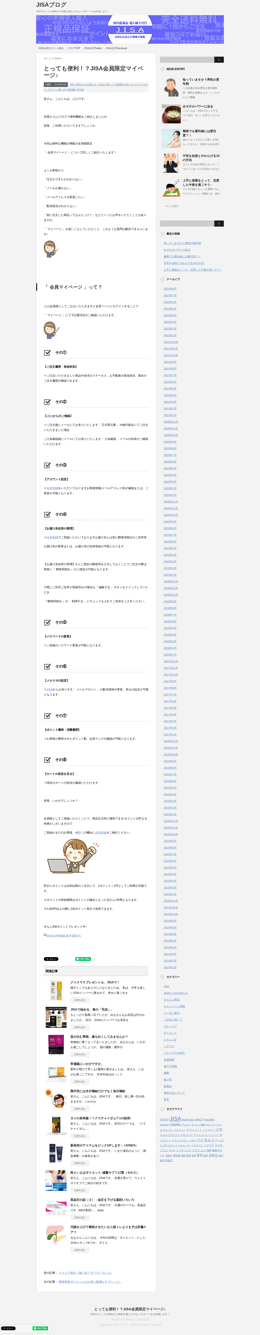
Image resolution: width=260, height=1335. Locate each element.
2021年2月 (170, 408)
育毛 (166, 1099)
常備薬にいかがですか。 (87, 1063)
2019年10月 (171, 514)
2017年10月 (171, 674)
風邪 (162, 1160)
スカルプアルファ (170, 1135)
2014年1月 (170, 967)
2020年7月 (170, 455)
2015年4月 (170, 874)
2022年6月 (170, 302)
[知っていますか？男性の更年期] (171, 95)
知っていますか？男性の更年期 (182, 243)
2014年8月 (170, 927)
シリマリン (208, 1130)
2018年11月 (171, 588)
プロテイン (197, 1145)
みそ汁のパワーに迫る (198, 106)
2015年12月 (171, 821)
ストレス (199, 1135)
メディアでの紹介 (174, 1052)
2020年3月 (170, 481)
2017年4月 (170, 714)
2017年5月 (170, 707)
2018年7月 (170, 614)
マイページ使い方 (56, 89)
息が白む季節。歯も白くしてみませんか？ (99, 1036)
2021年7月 (170, 375)
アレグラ (186, 1124)
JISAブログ (51, 5)
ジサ (219, 1129)
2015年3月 (170, 880)
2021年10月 (171, 355)
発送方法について (174, 1092)
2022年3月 (170, 322)
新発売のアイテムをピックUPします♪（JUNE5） (104, 1145)
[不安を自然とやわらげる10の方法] (171, 171)
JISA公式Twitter (93, 48)
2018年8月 (170, 608)
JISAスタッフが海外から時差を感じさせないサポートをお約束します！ (130, 1314)
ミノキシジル (183, 1150)
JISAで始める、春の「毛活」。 (92, 1009)
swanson (164, 1124)
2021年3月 (170, 401)
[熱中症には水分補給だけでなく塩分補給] (56, 1107)
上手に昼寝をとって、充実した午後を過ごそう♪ (192, 269)
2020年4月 (170, 475)
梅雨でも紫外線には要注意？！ (182, 256)
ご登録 (71, 306)
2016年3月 (170, 801)
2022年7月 (170, 295)
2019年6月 (170, 541)
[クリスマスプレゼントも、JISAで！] (56, 999)
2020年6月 (170, 461)
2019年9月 (170, 521)
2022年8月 (170, 288)
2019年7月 (170, 534)
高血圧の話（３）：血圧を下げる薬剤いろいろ (102, 1199)
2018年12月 (171, 581)
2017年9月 (170, 681)
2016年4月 (170, 794)
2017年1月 (170, 734)
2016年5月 (170, 787)
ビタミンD (170, 1039)
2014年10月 (171, 914)
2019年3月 (170, 561)
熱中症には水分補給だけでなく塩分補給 (97, 1091)
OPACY (198, 1119)
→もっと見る (171, 206)
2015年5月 (170, 867)
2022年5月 (170, 308)
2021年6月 (170, 381)
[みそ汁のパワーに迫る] (171, 121)
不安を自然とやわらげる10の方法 (184, 263)
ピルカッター (185, 1145)
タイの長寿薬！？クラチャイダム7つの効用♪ (101, 1118)
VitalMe (175, 1124)
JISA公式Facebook (116, 48)
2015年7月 (170, 854)
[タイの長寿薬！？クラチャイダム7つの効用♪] (56, 1135)
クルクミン (179, 1130)
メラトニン (199, 1150)
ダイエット (170, 1032)
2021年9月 (170, 361)
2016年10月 (171, 754)
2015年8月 (170, 847)
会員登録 (119, 84)
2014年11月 (171, 907)
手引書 (80, 89)
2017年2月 (170, 727)
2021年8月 (170, 368)
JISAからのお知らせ (86, 84)
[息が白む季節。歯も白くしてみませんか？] (56, 1053)
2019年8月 (170, 528)
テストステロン (180, 1140)
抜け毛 (168, 1079)
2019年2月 (170, 568)
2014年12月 (171, 900)
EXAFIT (164, 1119)
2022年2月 (170, 328)
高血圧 (169, 1160)
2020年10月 (171, 435)
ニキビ (192, 1140)
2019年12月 (171, 501)
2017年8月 (170, 687)
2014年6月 (170, 934)
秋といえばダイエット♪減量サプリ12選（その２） (104, 1172)
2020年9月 (170, 441)
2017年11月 (171, 667)
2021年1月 (170, 415)
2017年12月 (171, 661)
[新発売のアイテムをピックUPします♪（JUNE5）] (56, 1162)
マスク (172, 1150)
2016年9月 (170, 761)
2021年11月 (171, 348)
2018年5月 (170, 628)
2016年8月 (170, 767)
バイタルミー (207, 1140)
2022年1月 (170, 335)
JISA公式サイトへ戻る (51, 48)
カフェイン (166, 1129)
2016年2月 (170, 807)
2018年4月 (170, 634)
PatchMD (209, 1119)
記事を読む (80, 1000)
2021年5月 (170, 388)
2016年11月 (171, 747)
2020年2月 (170, 488)
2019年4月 (170, 554)
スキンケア (170, 1026)
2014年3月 (170, 954)
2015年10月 (171, 834)
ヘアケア (169, 1046)
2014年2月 (170, 960)
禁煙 (188, 1155)
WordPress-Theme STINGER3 (130, 1319)
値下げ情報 (170, 1066)
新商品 (168, 1086)
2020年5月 (170, 468)
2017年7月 (170, 694)
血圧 (221, 1155)
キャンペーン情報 (174, 1006)
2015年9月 (170, 840)
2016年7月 (170, 774)
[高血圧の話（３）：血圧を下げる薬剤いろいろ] (56, 1216)
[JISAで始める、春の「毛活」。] (56, 1026)
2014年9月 (170, 920)
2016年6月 (170, 781)
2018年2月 (170, 648)
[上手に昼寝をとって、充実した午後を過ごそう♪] (171, 196)
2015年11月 (171, 827)
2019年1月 (170, 574)
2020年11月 (171, 428)
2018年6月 (170, 621)
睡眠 (183, 1155)
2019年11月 (171, 508)
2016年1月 (170, 814)
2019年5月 (170, 548)
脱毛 (205, 1155)
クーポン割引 (172, 1013)
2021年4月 (170, 395)
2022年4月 (170, 315)
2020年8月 (170, 448)
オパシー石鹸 (198, 1124)
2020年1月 (170, 495)
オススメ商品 (172, 999)
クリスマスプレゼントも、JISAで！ (95, 982)
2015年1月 (170, 894)
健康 (166, 1072)
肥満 (194, 1155)
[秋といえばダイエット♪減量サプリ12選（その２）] (56, 1189)
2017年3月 (170, 721)
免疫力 (169, 1155)
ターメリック (212, 1135)
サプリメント (194, 1130)
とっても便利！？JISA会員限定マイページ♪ (130, 1309)
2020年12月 (171, 421)
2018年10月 (171, 594)
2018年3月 (170, 641)
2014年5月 (170, 940)
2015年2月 (170, 887)
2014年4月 (170, 947)
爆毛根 (177, 1155)
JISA (72, 84)
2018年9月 (170, 601)
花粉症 (213, 1155)
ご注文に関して (105, 84)
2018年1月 (170, 654)
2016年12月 (171, 741)
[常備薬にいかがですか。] (56, 1080)
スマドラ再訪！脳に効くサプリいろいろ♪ (85, 1272)
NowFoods (188, 1119)
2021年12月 (171, 341)
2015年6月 (170, 860)
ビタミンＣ (172, 1145)
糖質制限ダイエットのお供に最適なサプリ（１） (90, 1281)
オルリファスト (214, 1124)
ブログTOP (74, 48)
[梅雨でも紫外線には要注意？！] (171, 146)
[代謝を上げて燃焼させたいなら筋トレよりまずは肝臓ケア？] (56, 1243)
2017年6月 (170, 701)
